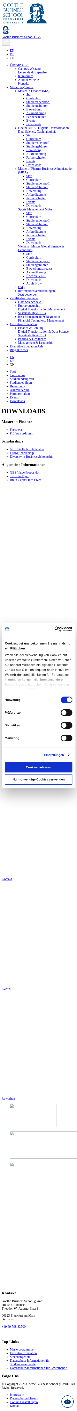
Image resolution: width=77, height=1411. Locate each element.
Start (13, 371)
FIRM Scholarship (22, 453)
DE (12, 54)
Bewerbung (17, 386)
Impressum (17, 1394)
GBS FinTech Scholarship (27, 449)
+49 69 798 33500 (14, 1326)
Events (14, 397)
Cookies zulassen (38, 767)
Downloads (17, 401)
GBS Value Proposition (25, 472)
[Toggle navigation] (6, 42)
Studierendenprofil (22, 379)
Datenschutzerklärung (24, 1398)
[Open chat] (67, 1401)
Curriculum (17, 375)
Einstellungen (54, 755)
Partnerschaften (20, 393)
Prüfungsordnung (21, 433)
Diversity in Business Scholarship (31, 456)
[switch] (66, 712)
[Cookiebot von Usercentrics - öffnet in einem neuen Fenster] (54, 629)
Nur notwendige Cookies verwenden (39, 779)
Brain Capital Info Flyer (25, 480)
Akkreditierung (20, 390)
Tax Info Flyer (19, 476)
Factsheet (16, 429)
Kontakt (15, 1406)
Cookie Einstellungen (24, 1402)
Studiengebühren (21, 382)
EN (12, 50)
